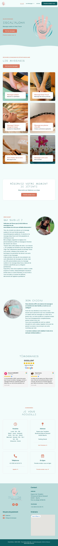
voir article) (7, 251)
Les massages (29, 3)
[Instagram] (13, 504)
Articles (38, 3)
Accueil (22, 3)
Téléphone (34, 504)
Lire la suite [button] (6, 385)
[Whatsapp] (16, 504)
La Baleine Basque (45, 542)
